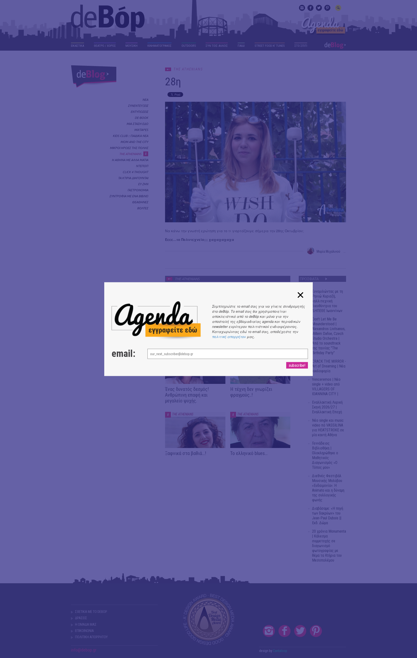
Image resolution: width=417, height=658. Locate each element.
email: (123, 353)
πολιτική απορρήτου (229, 336)
